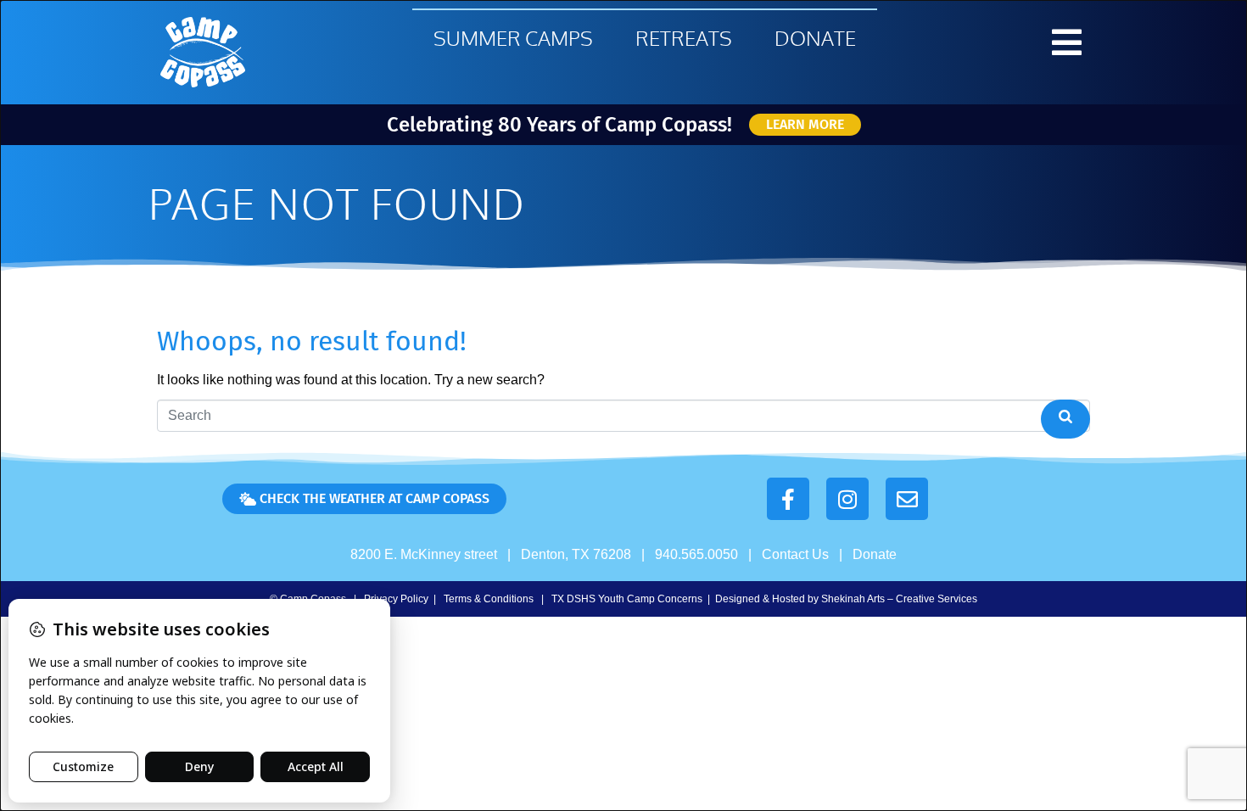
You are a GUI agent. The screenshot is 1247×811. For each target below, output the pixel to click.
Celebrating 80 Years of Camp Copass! (559, 125)
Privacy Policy (396, 599)
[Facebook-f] (788, 499)
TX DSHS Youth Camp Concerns (626, 599)
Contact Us (795, 554)
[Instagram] (847, 499)
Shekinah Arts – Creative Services (899, 599)
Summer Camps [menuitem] (513, 38)
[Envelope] (907, 499)
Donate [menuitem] (815, 38)
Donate (875, 554)
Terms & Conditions (489, 599)
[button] (1067, 42)
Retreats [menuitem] (683, 38)
